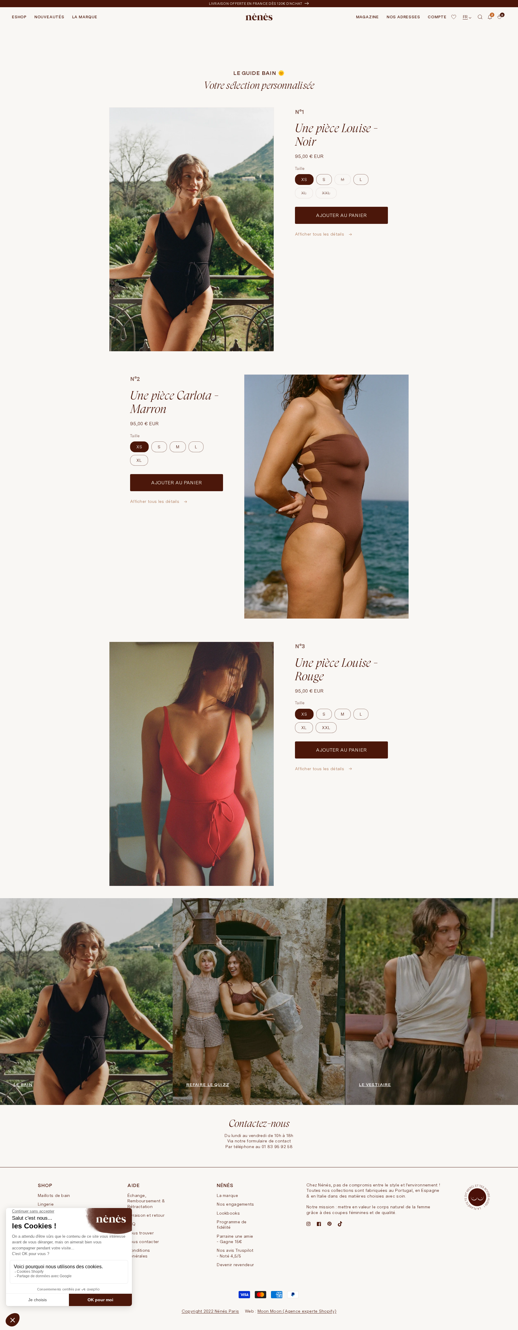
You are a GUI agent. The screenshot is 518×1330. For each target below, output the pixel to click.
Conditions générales (138, 1253)
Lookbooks (228, 1213)
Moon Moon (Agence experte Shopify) (297, 1311)
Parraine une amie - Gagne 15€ (235, 1239)
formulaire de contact (269, 1141)
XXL (329, 194)
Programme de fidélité (231, 1224)
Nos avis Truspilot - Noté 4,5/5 (235, 1253)
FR (465, 16)
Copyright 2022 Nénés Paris (210, 1311)
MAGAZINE (367, 17)
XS (304, 179)
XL (307, 194)
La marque (227, 1195)
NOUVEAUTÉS (49, 17)
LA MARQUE (84, 17)
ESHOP (19, 17)
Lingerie (46, 1204)
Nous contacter (143, 1241)
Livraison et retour (146, 1215)
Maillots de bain (54, 1195)
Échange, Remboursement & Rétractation (146, 1201)
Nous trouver (140, 1233)
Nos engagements (235, 1204)
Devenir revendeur (235, 1264)
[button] (480, 17)
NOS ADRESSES (403, 17)
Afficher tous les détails (320, 234)
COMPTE (437, 17)
